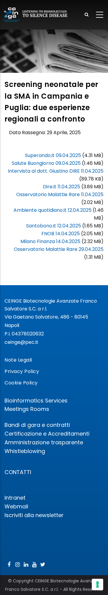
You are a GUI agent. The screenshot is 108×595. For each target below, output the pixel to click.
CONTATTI (17, 472)
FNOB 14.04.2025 (60, 233)
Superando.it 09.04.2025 (53, 155)
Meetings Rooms (26, 409)
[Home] (35, 14)
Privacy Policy (21, 371)
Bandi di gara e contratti (37, 425)
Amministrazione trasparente (43, 442)
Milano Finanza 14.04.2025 (50, 241)
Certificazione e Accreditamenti (46, 433)
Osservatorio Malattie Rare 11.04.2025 (60, 194)
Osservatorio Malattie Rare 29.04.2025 (59, 249)
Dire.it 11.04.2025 (61, 186)
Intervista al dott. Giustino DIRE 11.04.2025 (56, 171)
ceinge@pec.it (21, 342)
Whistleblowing (24, 451)
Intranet (15, 497)
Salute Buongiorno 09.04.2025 (46, 163)
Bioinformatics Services (36, 400)
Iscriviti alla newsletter (34, 515)
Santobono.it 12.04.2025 (53, 225)
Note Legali (18, 359)
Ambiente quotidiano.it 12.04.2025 (53, 210)
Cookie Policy (21, 382)
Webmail (16, 506)
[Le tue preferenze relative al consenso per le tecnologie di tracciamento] (97, 584)
